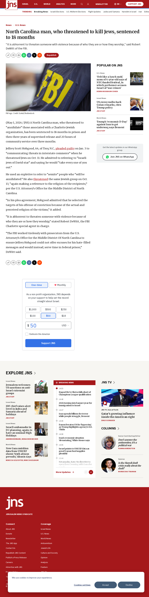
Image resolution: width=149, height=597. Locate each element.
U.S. (36, 4)
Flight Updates (94, 12)
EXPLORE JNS (19, 373)
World (47, 4)
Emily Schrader (108, 420)
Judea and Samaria (111, 12)
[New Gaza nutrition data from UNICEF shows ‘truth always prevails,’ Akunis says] (41, 450)
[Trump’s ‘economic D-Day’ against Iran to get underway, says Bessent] (136, 123)
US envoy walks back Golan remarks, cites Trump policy (109, 105)
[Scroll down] (91, 472)
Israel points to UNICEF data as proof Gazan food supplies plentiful (74, 451)
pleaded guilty (65, 148)
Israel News (101, 98)
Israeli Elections (57, 12)
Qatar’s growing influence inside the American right (118, 415)
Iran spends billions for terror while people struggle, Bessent (74, 415)
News (9, 25)
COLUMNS (109, 428)
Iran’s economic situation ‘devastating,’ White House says (74, 439)
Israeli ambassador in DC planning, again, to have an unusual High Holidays (19, 431)
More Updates (63, 472)
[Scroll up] (86, 472)
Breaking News (66, 382)
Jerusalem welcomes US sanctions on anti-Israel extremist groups (18, 389)
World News (101, 118)
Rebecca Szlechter (14, 460)
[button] (18, 55)
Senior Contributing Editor (129, 436)
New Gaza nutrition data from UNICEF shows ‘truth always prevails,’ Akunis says (18, 452)
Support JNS (134, 4)
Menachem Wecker (30, 439)
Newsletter (102, 4)
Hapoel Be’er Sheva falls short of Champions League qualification (75, 393)
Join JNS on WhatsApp (122, 156)
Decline (129, 585)
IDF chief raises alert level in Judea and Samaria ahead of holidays (18, 410)
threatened (40, 179)
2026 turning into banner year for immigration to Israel (75, 404)
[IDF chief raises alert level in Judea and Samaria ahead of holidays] (41, 407)
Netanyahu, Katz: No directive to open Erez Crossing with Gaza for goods (75, 464)
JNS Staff (101, 111)
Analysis (60, 4)
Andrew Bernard (13, 439)
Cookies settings (82, 585)
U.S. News (20, 25)
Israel (25, 4)
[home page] (11, 5)
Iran (140, 12)
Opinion (121, 459)
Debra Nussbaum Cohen (107, 91)
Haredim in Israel (129, 12)
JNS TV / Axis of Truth (109, 410)
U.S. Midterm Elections (76, 12)
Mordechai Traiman (127, 471)
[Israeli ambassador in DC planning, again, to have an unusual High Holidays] (41, 429)
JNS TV (106, 382)
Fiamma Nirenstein (126, 448)
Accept (105, 585)
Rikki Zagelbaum (31, 460)
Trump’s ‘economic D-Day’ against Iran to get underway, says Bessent (112, 124)
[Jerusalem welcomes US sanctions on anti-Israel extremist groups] (41, 386)
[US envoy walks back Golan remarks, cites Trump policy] (136, 103)
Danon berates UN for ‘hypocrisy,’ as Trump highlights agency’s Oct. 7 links (75, 427)
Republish (51, 55)
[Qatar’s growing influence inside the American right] (122, 398)
